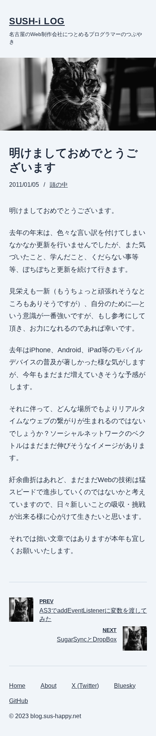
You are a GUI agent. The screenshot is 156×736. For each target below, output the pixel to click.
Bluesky (125, 685)
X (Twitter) (85, 685)
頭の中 (59, 184)
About (48, 685)
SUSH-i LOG (37, 21)
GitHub (18, 701)
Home (17, 685)
